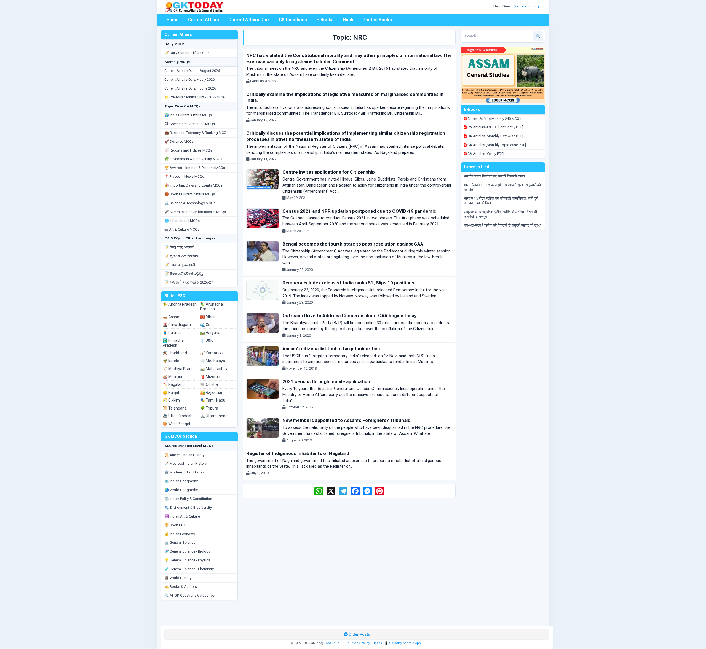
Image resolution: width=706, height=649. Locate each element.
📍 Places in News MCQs (184, 176)
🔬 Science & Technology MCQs (189, 203)
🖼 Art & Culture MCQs (181, 229)
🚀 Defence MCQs (179, 141)
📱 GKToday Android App (403, 643)
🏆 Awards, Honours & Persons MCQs (194, 168)
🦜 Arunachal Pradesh (212, 306)
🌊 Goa (206, 324)
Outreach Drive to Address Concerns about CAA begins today (349, 315)
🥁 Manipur (173, 377)
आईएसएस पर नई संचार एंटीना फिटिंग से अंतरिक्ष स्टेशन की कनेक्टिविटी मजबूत (500, 214)
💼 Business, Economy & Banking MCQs (196, 133)
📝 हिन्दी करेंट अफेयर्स (179, 247)
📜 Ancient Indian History (184, 455)
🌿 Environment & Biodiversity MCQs (193, 159)
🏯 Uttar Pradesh (177, 416)
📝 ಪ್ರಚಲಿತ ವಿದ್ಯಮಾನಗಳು (182, 256)
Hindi (348, 19)
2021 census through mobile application (326, 381)
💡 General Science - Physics (187, 560)
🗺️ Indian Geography (181, 481)
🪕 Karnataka (212, 353)
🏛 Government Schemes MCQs (189, 124)
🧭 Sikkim (171, 400)
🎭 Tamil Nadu (212, 400)
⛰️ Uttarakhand (214, 416)
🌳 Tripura (209, 408)
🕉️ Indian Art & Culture (182, 516)
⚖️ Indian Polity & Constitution (188, 499)
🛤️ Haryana (210, 332)
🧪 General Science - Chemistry (189, 569)
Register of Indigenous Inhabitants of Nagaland (297, 453)
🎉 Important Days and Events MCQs (193, 185)
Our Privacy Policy (356, 643)
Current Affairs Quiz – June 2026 (190, 88)
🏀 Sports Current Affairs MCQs (189, 194)
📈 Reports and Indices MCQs (188, 150)
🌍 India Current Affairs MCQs (188, 115)
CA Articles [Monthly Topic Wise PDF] (496, 145)
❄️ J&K (206, 340)
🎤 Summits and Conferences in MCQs (195, 212)
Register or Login (528, 6)
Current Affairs (203, 19)
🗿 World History (177, 578)
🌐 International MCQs (182, 221)
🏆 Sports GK (175, 525)
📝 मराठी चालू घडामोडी (179, 265)
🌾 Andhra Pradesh (180, 304)
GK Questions (293, 19)
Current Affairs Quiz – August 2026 (192, 71)
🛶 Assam (172, 317)
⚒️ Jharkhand (175, 353)
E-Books (325, 19)
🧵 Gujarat (172, 332)
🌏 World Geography (181, 490)
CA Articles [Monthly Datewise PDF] (495, 136)
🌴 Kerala (171, 361)
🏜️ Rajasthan (211, 392)
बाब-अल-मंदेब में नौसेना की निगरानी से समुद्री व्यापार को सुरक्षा (502, 225)
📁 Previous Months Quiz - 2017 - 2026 (194, 97)
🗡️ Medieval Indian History (185, 463)
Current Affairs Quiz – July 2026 (189, 79)
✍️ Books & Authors (180, 587)
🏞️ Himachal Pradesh (173, 343)
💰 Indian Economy (179, 534)
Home (172, 19)
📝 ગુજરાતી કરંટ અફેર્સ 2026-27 (188, 282)
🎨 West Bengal (176, 424)
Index (378, 643)
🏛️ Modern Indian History (184, 472)
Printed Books (377, 19)
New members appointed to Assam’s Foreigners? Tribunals (346, 420)
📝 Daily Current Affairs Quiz (186, 53)
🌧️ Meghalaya (212, 361)
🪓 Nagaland (174, 384)
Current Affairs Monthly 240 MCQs (494, 119)
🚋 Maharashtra (214, 369)
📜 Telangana (175, 408)
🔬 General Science (179, 542)
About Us (332, 643)
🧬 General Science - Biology (187, 551)
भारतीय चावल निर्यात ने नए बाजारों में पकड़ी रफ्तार (494, 176)
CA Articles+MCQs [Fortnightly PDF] (495, 127)
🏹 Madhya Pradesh (180, 369)
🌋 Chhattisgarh (177, 324)
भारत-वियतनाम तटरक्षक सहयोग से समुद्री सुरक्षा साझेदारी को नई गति (502, 187)
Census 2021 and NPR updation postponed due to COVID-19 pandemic (359, 211)
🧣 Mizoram (210, 377)
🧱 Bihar (207, 317)
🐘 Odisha (209, 384)
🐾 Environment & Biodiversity (188, 507)
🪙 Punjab (171, 392)
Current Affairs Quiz (248, 19)
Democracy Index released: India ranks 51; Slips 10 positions (348, 283)
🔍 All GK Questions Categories (189, 595)
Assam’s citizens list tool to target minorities (331, 348)
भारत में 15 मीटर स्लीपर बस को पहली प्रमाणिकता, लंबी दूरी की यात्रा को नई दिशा (501, 200)
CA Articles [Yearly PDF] (485, 154)
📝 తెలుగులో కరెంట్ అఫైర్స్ (183, 273)
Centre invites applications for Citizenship (328, 172)
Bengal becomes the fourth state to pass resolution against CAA (352, 244)
